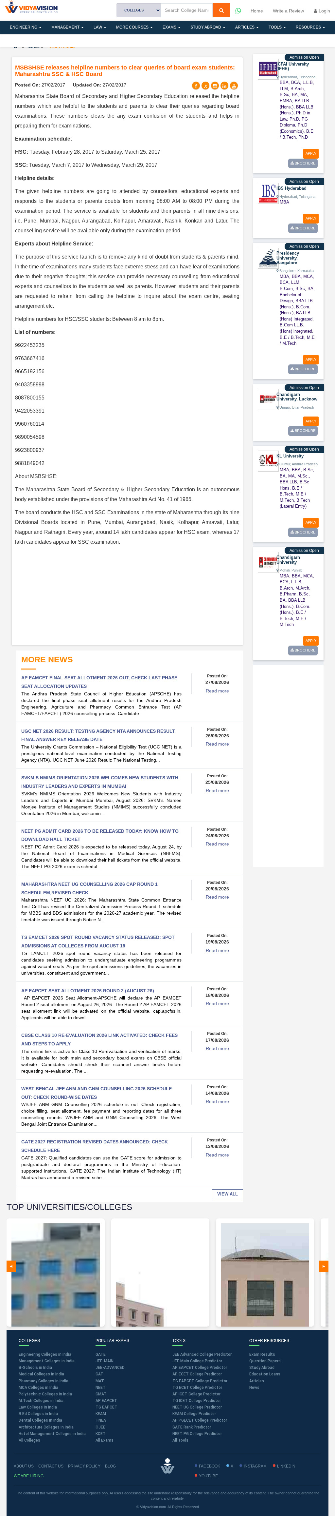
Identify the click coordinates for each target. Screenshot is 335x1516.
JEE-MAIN (105, 1361)
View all (227, 1194)
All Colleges (29, 1440)
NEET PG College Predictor (197, 1433)
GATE (101, 1354)
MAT (100, 1381)
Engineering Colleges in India (45, 1354)
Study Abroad (206, 27)
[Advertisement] (127, 596)
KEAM (101, 1413)
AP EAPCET (106, 1400)
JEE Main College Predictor (197, 1361)
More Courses (133, 27)
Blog (110, 1466)
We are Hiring (29, 1476)
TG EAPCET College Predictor (199, 1381)
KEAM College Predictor (194, 1413)
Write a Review (288, 10)
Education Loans (264, 1374)
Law (98, 27)
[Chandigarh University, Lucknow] (268, 399)
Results (19, 40)
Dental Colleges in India (40, 1420)
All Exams (105, 1440)
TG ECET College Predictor (197, 1387)
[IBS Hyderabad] (268, 193)
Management (65, 27)
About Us (24, 1466)
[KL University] (268, 460)
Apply (311, 153)
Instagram (255, 1466)
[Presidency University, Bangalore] (268, 258)
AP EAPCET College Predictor (199, 1367)
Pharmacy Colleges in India (43, 1381)
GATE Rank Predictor (191, 1427)
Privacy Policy (84, 1466)
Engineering (24, 27)
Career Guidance (61, 40)
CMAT (101, 1394)
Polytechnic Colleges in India (45, 1394)
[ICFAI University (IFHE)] (268, 68)
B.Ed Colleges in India (38, 1413)
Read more (217, 690)
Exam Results (262, 1354)
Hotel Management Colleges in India (52, 1433)
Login (323, 10)
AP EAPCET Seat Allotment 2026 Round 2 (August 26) (87, 990)
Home (257, 10)
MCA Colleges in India (38, 1387)
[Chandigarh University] (268, 562)
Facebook (209, 1466)
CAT (99, 1374)
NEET (101, 1387)
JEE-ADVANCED (110, 1367)
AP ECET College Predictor (197, 1374)
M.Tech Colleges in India (41, 1400)
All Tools (180, 1440)
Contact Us (50, 1466)
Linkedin (286, 1466)
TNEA (101, 1420)
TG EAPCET (106, 1407)
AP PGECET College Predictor (199, 1420)
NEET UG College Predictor (197, 1407)
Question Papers (265, 1361)
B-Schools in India (35, 1367)
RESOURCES (309, 27)
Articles (245, 27)
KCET (101, 1433)
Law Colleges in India (38, 1407)
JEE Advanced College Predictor (202, 1354)
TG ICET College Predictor (196, 1400)
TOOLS (276, 27)
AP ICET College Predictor (196, 1394)
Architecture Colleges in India (46, 1427)
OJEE (100, 1427)
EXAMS (170, 27)
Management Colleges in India (47, 1361)
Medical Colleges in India (41, 1374)
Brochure (304, 163)
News (254, 1387)
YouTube (208, 1476)
